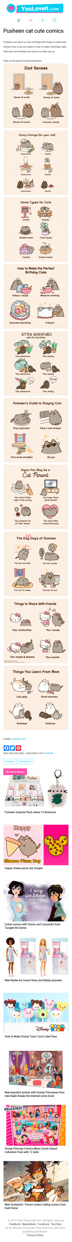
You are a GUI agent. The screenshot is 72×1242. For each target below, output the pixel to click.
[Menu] (18, 20)
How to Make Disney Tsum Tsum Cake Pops (31, 1036)
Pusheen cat (25, 761)
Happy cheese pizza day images (24, 868)
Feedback (15, 1224)
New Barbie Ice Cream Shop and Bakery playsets (33, 980)
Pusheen (9, 761)
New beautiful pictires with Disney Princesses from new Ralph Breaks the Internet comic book (34, 1094)
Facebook (42, 20)
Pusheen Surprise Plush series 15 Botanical (30, 812)
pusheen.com (19, 738)
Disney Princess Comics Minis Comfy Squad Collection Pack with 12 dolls (31, 1150)
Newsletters (29, 1224)
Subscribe (30, 20)
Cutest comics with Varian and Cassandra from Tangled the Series (32, 926)
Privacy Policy (35, 1235)
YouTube (56, 1224)
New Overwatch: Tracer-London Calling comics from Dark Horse (35, 1206)
